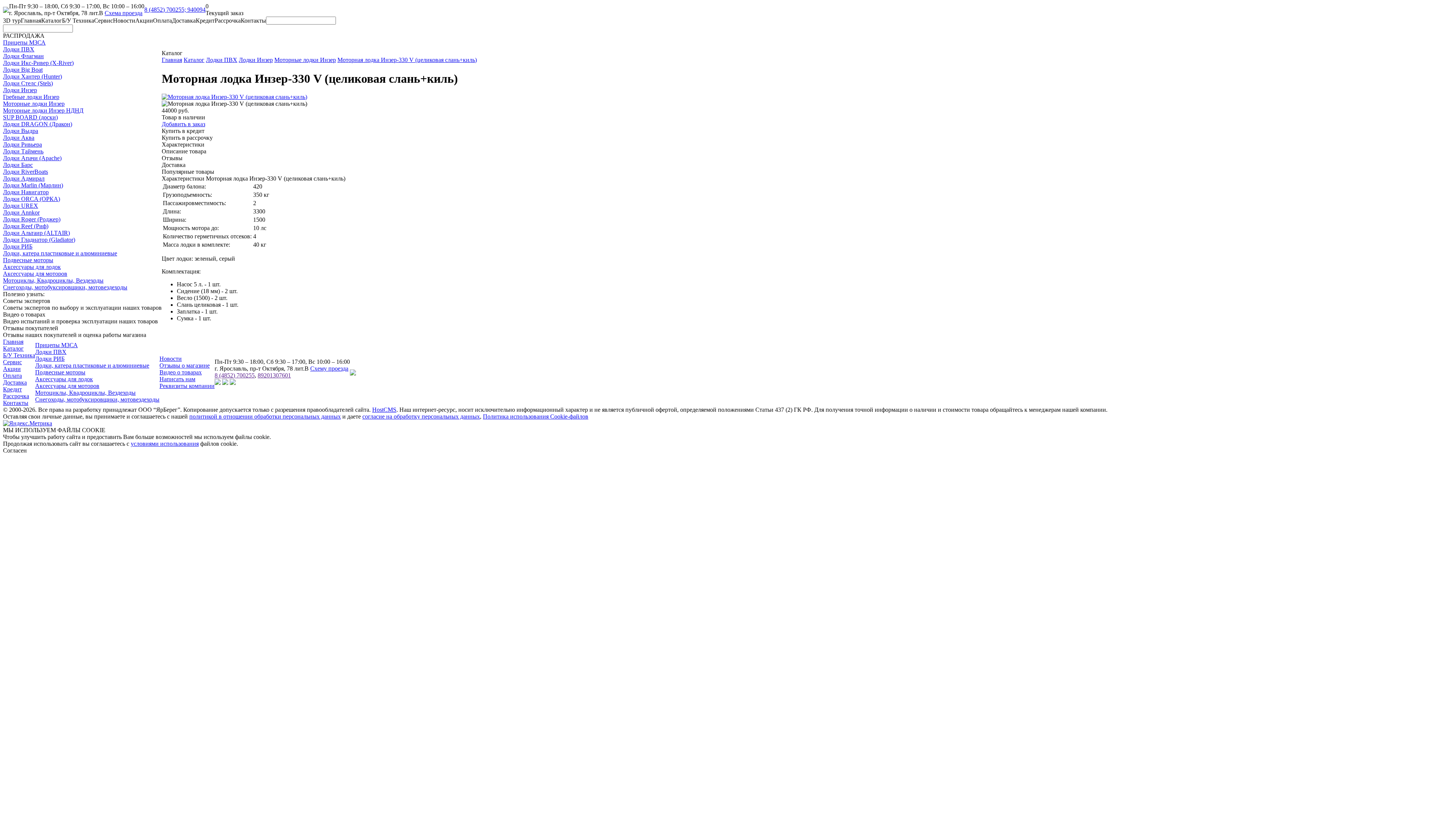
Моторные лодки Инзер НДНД (43, 110)
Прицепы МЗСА (24, 42)
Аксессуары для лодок (32, 267)
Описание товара (184, 151)
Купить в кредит (183, 131)
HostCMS (384, 409)
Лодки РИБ (17, 246)
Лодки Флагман (23, 56)
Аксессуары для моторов (35, 273)
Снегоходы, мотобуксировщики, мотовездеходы (65, 287)
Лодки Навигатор (26, 192)
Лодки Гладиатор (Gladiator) (39, 239)
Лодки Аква (18, 137)
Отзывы (172, 158)
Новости (124, 20)
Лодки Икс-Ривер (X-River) (38, 63)
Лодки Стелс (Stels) (28, 83)
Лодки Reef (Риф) (25, 226)
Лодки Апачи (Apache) (32, 158)
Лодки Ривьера (22, 144)
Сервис (103, 20)
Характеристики (183, 144)
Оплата (162, 20)
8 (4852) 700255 (235, 375)
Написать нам (177, 379)
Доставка (184, 20)
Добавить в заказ (183, 124)
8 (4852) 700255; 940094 (175, 9)
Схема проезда (123, 13)
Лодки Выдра (20, 131)
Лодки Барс (18, 165)
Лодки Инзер (20, 90)
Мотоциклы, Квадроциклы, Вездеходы (53, 280)
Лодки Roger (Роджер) (31, 219)
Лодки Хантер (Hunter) (32, 76)
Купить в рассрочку (187, 137)
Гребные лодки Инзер (31, 97)
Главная (31, 20)
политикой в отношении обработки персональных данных (265, 416)
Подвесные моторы (28, 260)
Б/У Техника (78, 20)
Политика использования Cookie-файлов (535, 416)
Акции (144, 20)
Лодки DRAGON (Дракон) (37, 124)
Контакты (253, 20)
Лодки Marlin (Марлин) (33, 185)
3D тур (12, 20)
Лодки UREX (20, 205)
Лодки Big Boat (23, 69)
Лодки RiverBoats (25, 171)
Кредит (205, 20)
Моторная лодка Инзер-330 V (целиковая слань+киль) (407, 60)
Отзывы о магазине (184, 365)
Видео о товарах (180, 372)
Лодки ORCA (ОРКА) (31, 199)
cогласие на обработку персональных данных (421, 416)
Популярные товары (188, 171)
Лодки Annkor (21, 212)
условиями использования (165, 443)
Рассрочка (228, 20)
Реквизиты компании (187, 386)
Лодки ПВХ (18, 49)
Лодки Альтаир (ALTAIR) (36, 233)
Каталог (51, 20)
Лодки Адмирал (24, 178)
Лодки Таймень (23, 151)
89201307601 (274, 375)
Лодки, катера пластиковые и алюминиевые (60, 253)
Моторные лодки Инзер (34, 103)
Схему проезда (329, 368)
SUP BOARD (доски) (30, 117)
